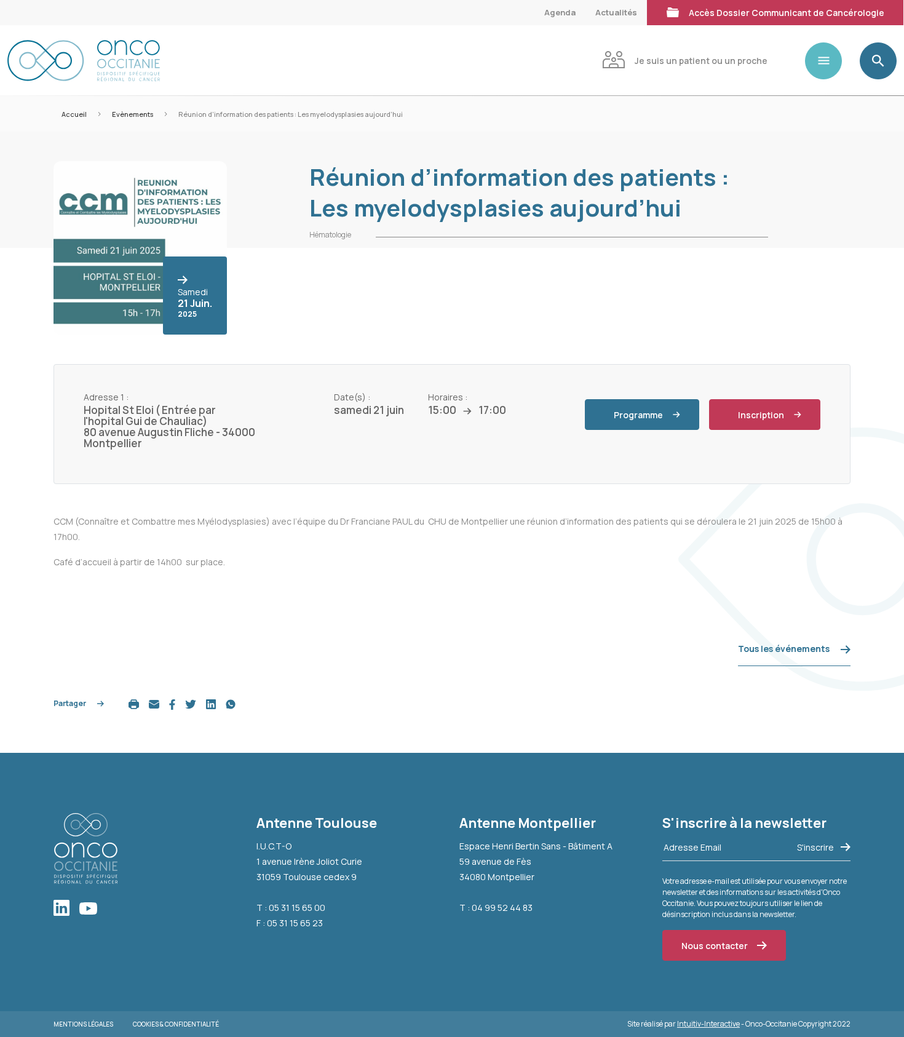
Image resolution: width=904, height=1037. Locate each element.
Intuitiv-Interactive (708, 1024)
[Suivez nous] (66, 908)
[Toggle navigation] (828, 60)
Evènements (132, 114)
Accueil (74, 114)
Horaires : (447, 397)
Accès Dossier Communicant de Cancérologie (786, 12)
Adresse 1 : (106, 397)
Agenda (560, 12)
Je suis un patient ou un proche (701, 60)
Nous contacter (714, 946)
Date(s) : (352, 397)
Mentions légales (83, 1024)
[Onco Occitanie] (83, 60)
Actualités (616, 12)
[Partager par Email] (154, 703)
